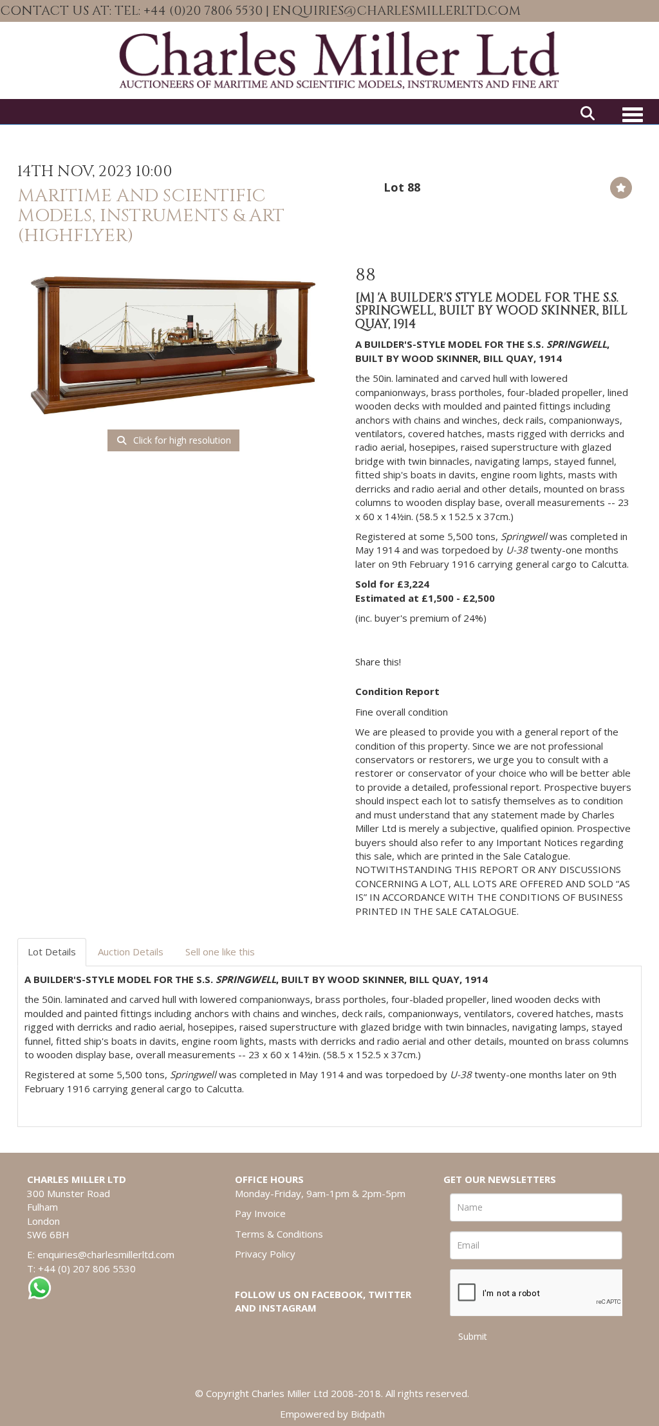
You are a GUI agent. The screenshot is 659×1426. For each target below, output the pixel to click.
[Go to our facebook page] (611, 12)
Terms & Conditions (279, 1233)
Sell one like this (220, 951)
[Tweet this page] (449, 661)
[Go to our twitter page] (638, 12)
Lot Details (52, 951)
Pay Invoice (260, 1213)
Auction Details (130, 951)
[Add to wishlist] (621, 188)
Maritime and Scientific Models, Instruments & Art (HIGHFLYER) (150, 216)
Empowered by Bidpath (332, 1413)
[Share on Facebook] (422, 661)
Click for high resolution (181, 440)
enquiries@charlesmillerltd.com (105, 1254)
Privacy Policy (265, 1253)
